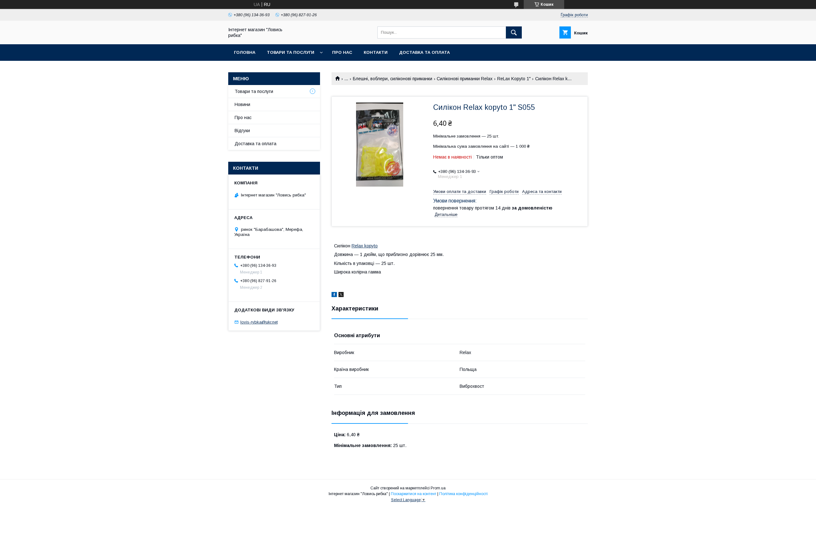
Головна (244, 52)
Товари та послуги (290, 52)
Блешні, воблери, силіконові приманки (392, 78)
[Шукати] (514, 32)
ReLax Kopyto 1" (514, 78)
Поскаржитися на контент (413, 494)
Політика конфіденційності (463, 494)
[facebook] (334, 295)
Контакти (376, 52)
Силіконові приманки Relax (464, 78)
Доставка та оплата (424, 52)
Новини (242, 104)
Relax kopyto (365, 245)
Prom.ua (438, 488)
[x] (341, 295)
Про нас (342, 52)
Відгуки (242, 130)
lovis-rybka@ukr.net (259, 322)
